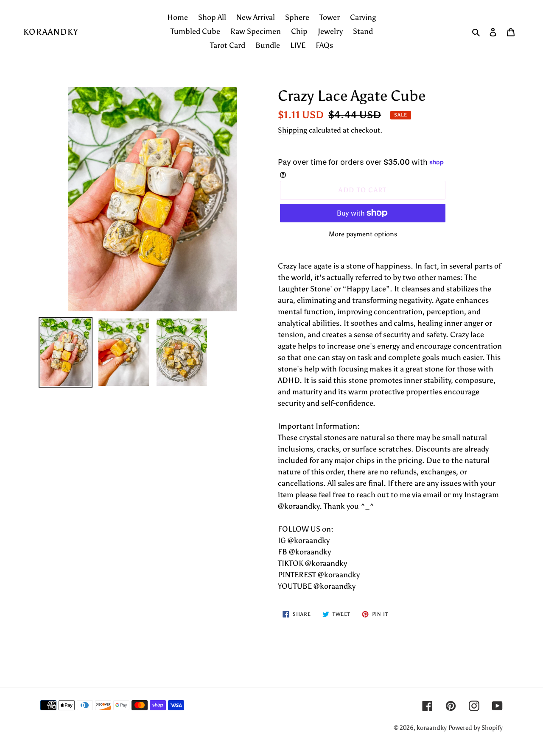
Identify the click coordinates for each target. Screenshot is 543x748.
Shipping (292, 130)
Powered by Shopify (475, 727)
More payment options (363, 234)
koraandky (50, 32)
